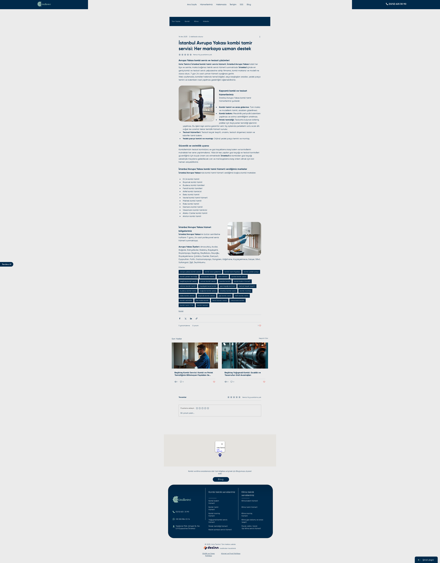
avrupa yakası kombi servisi (190, 272)
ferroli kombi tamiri (219, 300)
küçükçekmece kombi (208, 286)
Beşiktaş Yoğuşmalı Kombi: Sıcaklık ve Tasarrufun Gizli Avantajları (243, 373)
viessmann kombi (237, 300)
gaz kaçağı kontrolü (227, 286)
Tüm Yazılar (176, 21)
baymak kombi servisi (206, 296)
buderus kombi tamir (188, 291)
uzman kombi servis (208, 281)
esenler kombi (224, 281)
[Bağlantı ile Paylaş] (196, 318)
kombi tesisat (202, 305)
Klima (196, 21)
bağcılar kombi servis (208, 291)
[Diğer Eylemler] (259, 36)
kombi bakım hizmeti (242, 281)
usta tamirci (222, 276)
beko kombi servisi (187, 296)
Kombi (187, 21)
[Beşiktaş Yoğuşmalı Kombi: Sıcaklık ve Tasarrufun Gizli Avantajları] (245, 356)
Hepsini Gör (263, 338)
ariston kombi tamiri (188, 286)
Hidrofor (206, 21)
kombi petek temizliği (188, 276)
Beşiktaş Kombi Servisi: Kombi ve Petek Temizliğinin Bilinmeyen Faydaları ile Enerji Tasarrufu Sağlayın (194, 373)
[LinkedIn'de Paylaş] (191, 318)
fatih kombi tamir (241, 296)
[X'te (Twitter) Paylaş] (185, 318)
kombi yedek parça (251, 272)
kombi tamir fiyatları (232, 272)
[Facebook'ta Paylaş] (180, 318)
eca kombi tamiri (207, 276)
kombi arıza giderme (213, 272)
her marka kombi (202, 300)
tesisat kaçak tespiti (247, 286)
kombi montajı (245, 291)
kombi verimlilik (186, 300)
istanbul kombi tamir (228, 291)
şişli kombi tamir (225, 296)
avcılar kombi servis (238, 276)
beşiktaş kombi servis (188, 281)
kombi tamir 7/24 (186, 305)
